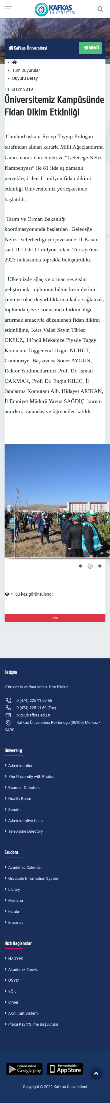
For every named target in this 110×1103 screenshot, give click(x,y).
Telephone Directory (25, 831)
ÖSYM (13, 980)
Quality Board (19, 798)
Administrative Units (25, 820)
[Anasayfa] (14, 63)
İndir (55, 618)
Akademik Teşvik (23, 969)
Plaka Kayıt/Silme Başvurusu (33, 1024)
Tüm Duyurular (26, 70)
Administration (20, 765)
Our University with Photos (31, 776)
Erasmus (16, 922)
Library (14, 889)
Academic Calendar (25, 867)
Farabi (13, 911)
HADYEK (15, 958)
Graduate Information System (33, 878)
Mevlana (15, 900)
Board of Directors (24, 787)
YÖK (12, 991)
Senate (14, 809)
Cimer (13, 1002)
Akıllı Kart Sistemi (23, 1013)
